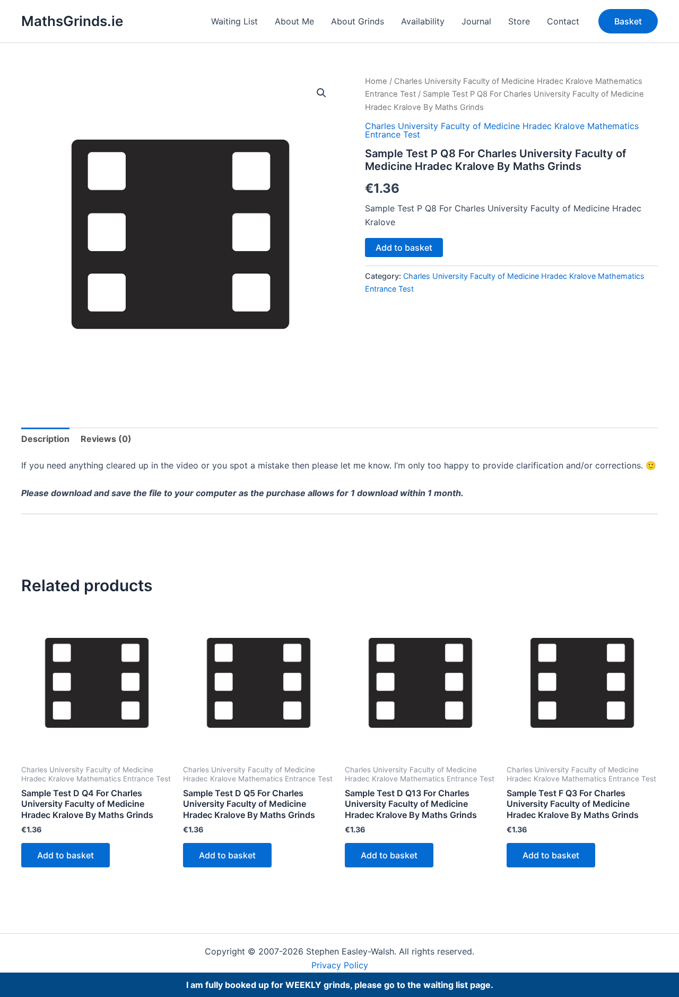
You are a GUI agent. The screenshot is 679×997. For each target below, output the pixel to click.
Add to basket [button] (65, 855)
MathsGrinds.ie (72, 21)
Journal (476, 21)
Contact (563, 21)
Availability (423, 21)
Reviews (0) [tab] (106, 438)
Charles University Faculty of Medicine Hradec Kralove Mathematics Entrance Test (502, 130)
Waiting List (234, 21)
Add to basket (404, 247)
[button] (628, 21)
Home (376, 81)
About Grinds (357, 21)
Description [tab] (45, 438)
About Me (294, 21)
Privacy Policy (339, 965)
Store (519, 21)
